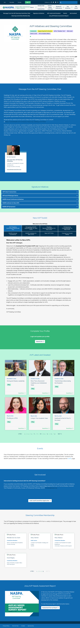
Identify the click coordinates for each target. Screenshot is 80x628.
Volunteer (11, 2)
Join (5, 2)
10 (47, 434)
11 (51, 434)
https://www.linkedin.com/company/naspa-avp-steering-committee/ (25, 121)
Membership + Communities (41, 7)
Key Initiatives (67, 7)
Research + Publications (59, 7)
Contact (23, 625)
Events (70, 458)
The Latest (76, 7)
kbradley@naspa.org (51, 488)
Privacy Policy (6, 625)
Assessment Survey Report (50, 607)
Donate (19, 2)
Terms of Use (15, 625)
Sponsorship (31, 625)
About (32, 7)
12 (54, 434)
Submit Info (39, 341)
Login (27, 2)
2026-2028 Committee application (39, 500)
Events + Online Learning (50, 7)
